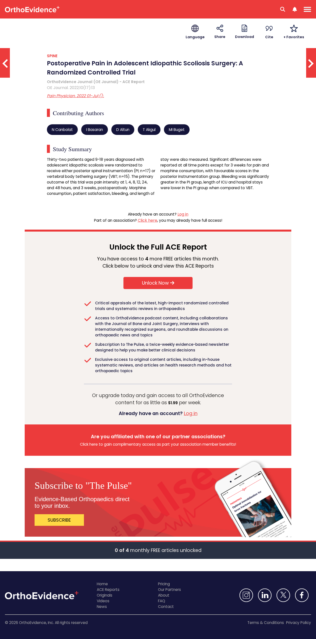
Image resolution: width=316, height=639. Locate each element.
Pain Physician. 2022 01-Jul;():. (75, 96)
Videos (103, 600)
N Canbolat (62, 129)
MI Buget (177, 129)
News (102, 606)
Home (102, 583)
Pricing (164, 583)
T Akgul (149, 129)
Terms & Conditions (265, 622)
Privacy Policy (298, 622)
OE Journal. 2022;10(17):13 (71, 88)
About (163, 595)
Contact (166, 606)
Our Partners (169, 589)
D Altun (122, 129)
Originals (104, 595)
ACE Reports (108, 589)
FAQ (161, 600)
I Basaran (94, 129)
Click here (147, 220)
